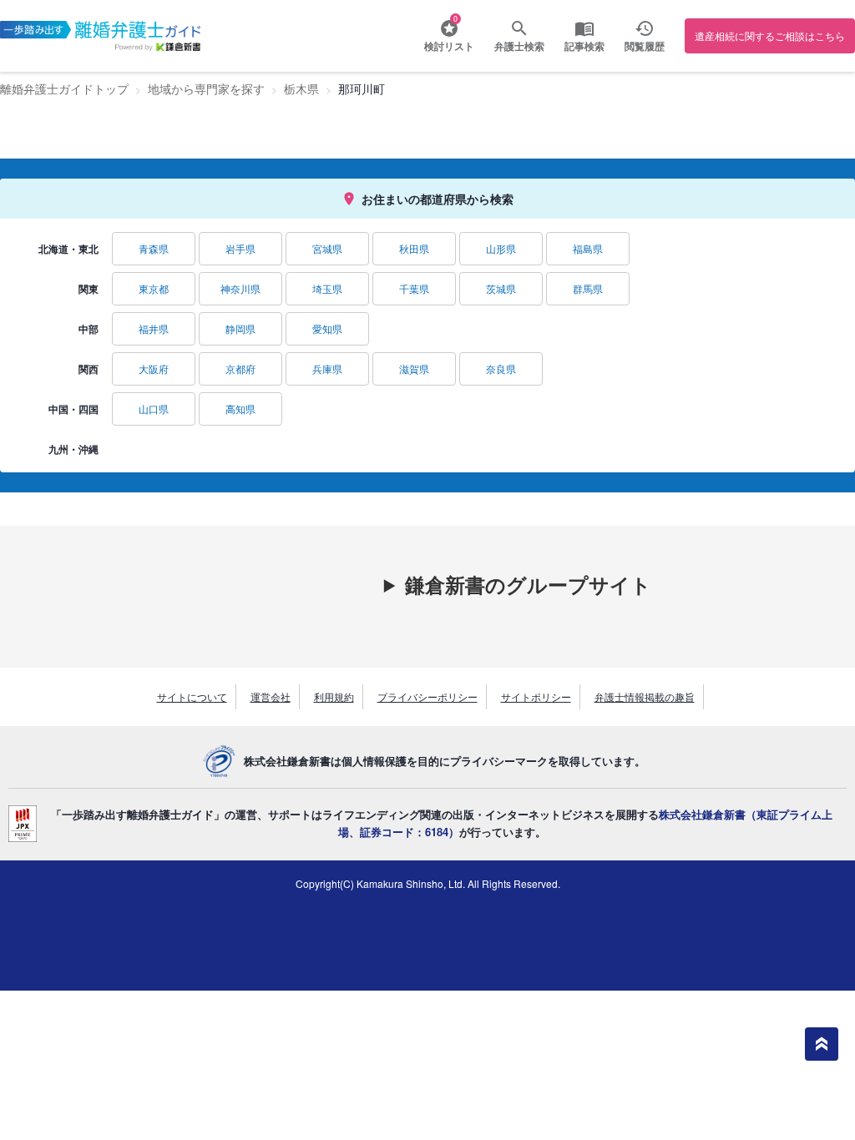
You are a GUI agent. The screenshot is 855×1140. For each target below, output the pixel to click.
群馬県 (588, 288)
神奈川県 (240, 288)
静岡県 (240, 328)
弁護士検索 (519, 45)
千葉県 (414, 288)
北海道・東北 (68, 248)
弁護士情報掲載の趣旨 (644, 696)
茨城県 (501, 288)
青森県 (154, 248)
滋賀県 (414, 368)
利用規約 (334, 696)
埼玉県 (327, 288)
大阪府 (154, 368)
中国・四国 (73, 408)
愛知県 (327, 328)
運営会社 (270, 696)
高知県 (240, 408)
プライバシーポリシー (427, 696)
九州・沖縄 (73, 449)
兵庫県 (327, 368)
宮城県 (327, 248)
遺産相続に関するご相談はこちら (770, 35)
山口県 (154, 408)
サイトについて (192, 696)
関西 (88, 368)
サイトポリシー (536, 696)
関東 (88, 288)
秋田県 (414, 248)
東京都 (154, 288)
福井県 (154, 328)
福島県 (588, 248)
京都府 (240, 368)
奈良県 (501, 368)
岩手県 (240, 248)
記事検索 (584, 45)
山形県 (501, 248)
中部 (88, 328)
